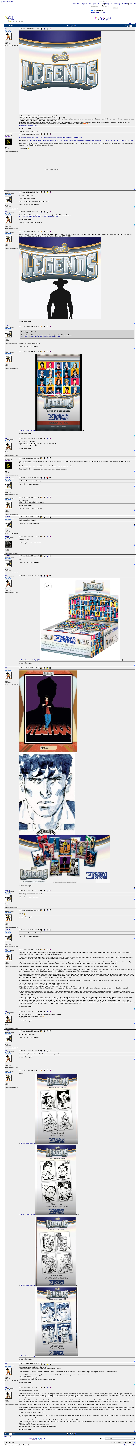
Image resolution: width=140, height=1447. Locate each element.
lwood (7, 536)
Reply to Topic (104, 19)
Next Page (132, 23)
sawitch (7, 192)
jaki (6, 28)
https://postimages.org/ (28, 430)
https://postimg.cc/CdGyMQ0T (30, 660)
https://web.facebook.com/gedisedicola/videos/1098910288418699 (38, 216)
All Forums (10, 16)
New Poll (108, 18)
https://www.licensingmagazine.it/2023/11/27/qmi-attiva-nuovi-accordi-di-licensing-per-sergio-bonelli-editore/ (50, 137)
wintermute (8, 134)
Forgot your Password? (98, 12)
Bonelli (12, 19)
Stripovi (10, 18)
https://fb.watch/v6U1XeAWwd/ (28, 125)
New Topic (100, 18)
